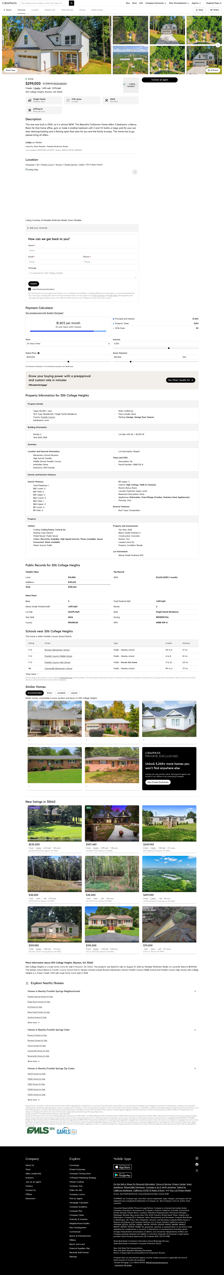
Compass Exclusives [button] (154, 3)
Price (49, 693)
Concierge (74, 1165)
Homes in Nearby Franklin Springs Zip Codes (51, 1068)
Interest (116, 339)
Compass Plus (75, 1211)
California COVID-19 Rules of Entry (149, 1190)
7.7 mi (185, 668)
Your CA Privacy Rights (180, 1190)
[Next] (217, 45)
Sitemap (73, 1256)
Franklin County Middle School (58, 656)
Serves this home (129, 662)
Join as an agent (33, 1182)
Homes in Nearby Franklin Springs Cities (49, 1029)
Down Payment (120, 353)
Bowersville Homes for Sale (38, 1056)
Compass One (76, 1186)
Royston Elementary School (57, 650)
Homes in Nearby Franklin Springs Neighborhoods (54, 991)
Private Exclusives (77, 1169)
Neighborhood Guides (79, 1223)
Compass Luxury (77, 1194)
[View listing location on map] (131, 85)
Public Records (67, 10)
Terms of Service (98, 295)
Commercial (74, 1231)
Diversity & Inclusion (78, 1219)
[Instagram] (196, 1158)
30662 (59, 92)
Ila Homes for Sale (35, 1007)
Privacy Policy (113, 295)
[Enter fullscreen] (135, 172)
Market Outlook (76, 1182)
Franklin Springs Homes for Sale (40, 997)
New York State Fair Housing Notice (128, 1248)
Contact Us (31, 1190)
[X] (196, 1170)
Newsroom (30, 1198)
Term (28, 339)
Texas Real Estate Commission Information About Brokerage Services (141, 1241)
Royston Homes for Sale (37, 1035)
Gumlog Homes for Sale (37, 1017)
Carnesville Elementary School (58, 668)
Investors (30, 1177)
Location (35, 10)
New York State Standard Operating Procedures (133, 1250)
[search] (71, 3)
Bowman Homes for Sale (37, 1040)
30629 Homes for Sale (36, 1095)
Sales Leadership (33, 1173)
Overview (21, 10)
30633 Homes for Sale (37, 1074)
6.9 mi (185, 662)
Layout (74, 693)
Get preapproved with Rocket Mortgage (45, 313)
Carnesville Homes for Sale (38, 1051)
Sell (141, 3)
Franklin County (47, 165)
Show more (32, 1023)
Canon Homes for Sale (37, 1046)
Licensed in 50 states (123, 1265)
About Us (30, 1165)
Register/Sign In (213, 3)
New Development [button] (178, 3)
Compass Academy (78, 1207)
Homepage (30, 165)
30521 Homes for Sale (36, 1084)
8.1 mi (185, 656)
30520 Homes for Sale (36, 1079)
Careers (29, 1186)
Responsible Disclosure (134, 1187)
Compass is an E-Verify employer (161, 1187)
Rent (134, 3)
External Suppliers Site (79, 1248)
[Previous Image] (31, 719)
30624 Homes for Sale (36, 1089)
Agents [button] (195, 3)
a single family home (56, 967)
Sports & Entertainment (80, 1236)
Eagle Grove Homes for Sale (39, 1002)
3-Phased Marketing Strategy (82, 1177)
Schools (82, 10)
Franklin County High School (57, 662)
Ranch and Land (77, 1244)
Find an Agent (75, 1198)
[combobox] (44, 3)
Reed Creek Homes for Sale (39, 1012)
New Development (77, 1227)
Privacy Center (179, 1184)
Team (28, 1169)
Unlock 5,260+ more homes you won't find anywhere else (167, 766)
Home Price (31, 353)
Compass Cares (76, 1215)
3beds (29, 88)
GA (38, 165)
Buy (128, 3)
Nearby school (127, 650)
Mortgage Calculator (78, 1202)
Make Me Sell (75, 1190)
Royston (59, 165)
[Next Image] (79, 719)
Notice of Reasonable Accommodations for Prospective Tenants (139, 1253)
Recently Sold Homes (79, 1252)
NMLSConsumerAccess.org (157, 1262)
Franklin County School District (66, 970)
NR (29, 668)
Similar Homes (97, 10)
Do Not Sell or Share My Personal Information (134, 1184)
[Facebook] (196, 1164)
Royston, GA (50, 92)
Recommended (35, 693)
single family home (67, 973)
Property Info (50, 10)
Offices (29, 1194)
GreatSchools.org (66, 678)
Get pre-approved (60, 84)
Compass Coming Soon (80, 1173)
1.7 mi (185, 650)
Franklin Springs (70, 165)
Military (72, 1240)
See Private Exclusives (158, 782)
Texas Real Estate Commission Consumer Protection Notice (137, 1243)
